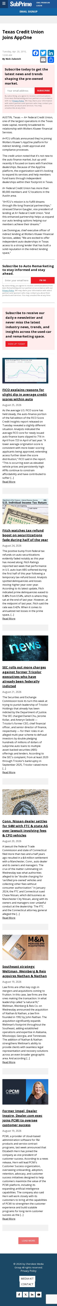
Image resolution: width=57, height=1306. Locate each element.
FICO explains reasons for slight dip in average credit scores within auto (24, 394)
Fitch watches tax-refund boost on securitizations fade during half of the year (25, 535)
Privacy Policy (18, 101)
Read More (8, 481)
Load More (28, 1240)
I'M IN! (42, 280)
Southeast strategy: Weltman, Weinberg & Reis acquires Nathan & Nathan (24, 971)
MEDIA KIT (27, 1278)
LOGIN (39, 5)
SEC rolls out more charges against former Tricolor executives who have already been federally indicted (24, 676)
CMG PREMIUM (43, 2)
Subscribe (43, 90)
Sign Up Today (16, 343)
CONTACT (27, 1284)
